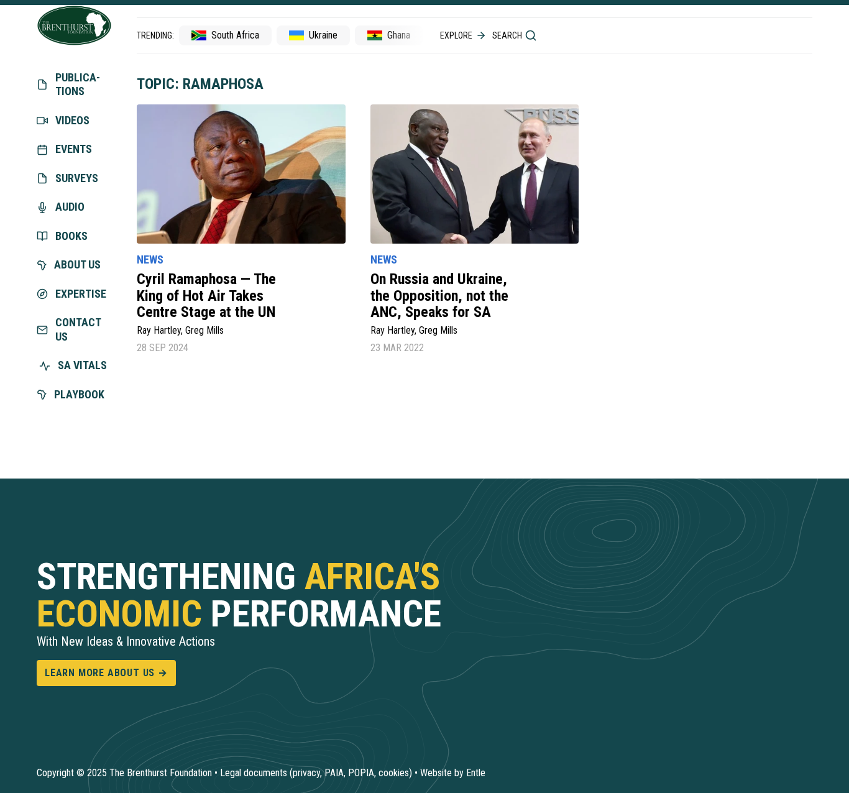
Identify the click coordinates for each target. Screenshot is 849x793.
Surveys (76, 178)
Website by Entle (452, 773)
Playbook (79, 394)
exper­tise (80, 293)
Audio (70, 206)
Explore (456, 35)
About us (77, 264)
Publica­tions (77, 84)
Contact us (78, 329)
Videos (72, 120)
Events (73, 148)
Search (507, 35)
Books (71, 235)
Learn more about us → (106, 673)
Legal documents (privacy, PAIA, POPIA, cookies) (316, 773)
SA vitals (82, 365)
